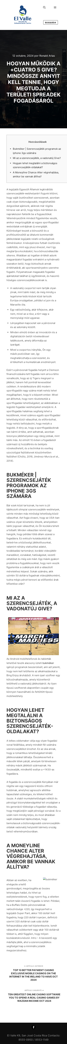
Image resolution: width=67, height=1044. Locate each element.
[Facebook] (33, 1027)
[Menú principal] (55, 7)
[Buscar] (44, 7)
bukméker (48, 663)
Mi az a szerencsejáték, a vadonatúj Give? (37, 158)
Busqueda (50, 22)
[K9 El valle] (23, 15)
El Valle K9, (14, 1035)
